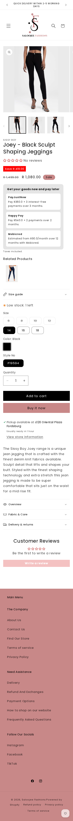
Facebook (15, 754)
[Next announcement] (66, 5)
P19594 (13, 363)
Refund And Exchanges (25, 692)
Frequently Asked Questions (29, 719)
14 (9, 330)
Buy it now (36, 408)
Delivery (13, 682)
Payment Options (21, 701)
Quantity (9, 372)
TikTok (12, 763)
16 (23, 330)
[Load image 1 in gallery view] (17, 125)
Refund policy (32, 804)
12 (51, 321)
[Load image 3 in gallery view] (55, 125)
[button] (8, 26)
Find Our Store (18, 638)
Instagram (15, 745)
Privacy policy (54, 804)
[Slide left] (4, 126)
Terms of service (20, 648)
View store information (25, 437)
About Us (14, 620)
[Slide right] (69, 126)
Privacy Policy (18, 657)
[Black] (7, 347)
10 (37, 321)
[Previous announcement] (7, 5)
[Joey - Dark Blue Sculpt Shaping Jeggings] (11, 273)
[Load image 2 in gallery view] (36, 125)
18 (37, 330)
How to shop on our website (29, 710)
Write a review (36, 563)
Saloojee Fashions (34, 799)
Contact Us (16, 629)
